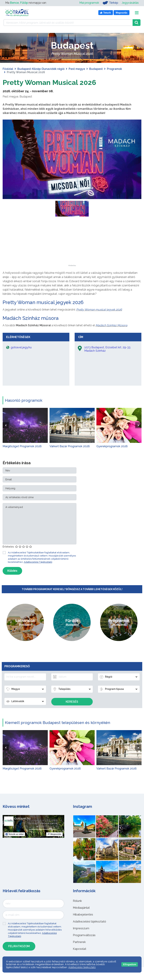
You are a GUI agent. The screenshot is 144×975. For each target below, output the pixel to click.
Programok (114, 69)
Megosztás (55, 834)
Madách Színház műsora (31, 318)
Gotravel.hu (22, 818)
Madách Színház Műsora (111, 325)
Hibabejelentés (83, 914)
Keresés (72, 701)
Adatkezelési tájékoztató (89, 921)
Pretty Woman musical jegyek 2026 (43, 302)
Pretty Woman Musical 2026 (49, 82)
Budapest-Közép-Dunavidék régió (40, 69)
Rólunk (77, 901)
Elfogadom (129, 964)
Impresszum (81, 928)
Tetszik (16, 834)
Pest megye (77, 69)
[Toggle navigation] (136, 12)
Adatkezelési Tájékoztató (38, 562)
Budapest (96, 69)
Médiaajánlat (81, 907)
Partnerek (79, 942)
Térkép (113, 2)
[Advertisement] (72, 243)
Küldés (12, 570)
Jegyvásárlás (130, 2)
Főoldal (8, 69)
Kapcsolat (79, 948)
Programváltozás (84, 935)
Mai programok (89, 2)
